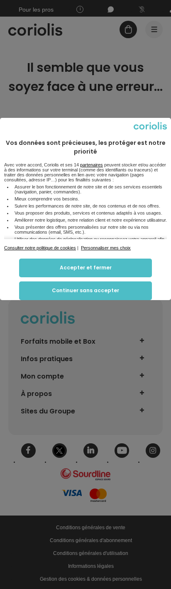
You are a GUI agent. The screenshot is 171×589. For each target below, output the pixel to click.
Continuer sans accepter (85, 290)
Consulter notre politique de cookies (40, 247)
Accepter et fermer (86, 267)
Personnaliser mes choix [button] (106, 247)
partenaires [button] (91, 164)
